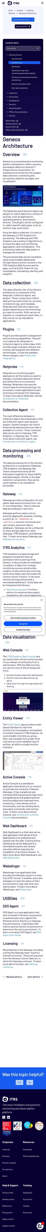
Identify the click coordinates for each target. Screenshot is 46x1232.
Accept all (23, 624)
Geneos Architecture (27, 13)
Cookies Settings (23, 629)
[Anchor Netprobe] (22, 366)
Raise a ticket (7, 1219)
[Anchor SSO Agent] (23, 906)
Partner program (9, 1163)
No (30, 1082)
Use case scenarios (20, 88)
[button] (40, 1226)
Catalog (26, 1206)
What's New (10, 120)
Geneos (20, 10)
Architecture (17, 62)
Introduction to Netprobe (15, 398)
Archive (12, 116)
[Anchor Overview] (25, 154)
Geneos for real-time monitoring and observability (23, 71)
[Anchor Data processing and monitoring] (28, 455)
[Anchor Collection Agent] (32, 409)
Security (12, 104)
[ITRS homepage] (23, 3)
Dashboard (27, 1192)
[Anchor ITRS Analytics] (29, 547)
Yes (19, 1082)
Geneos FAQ (11, 127)
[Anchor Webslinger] (25, 866)
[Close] (41, 599)
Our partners (7, 1169)
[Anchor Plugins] (19, 329)
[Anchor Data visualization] (7, 642)
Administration (15, 108)
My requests (7, 1212)
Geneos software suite (21, 84)
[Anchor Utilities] (22, 898)
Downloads (27, 1149)
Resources (27, 1212)
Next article (34, 977)
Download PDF (22, 26)
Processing (13, 97)
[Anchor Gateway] (20, 494)
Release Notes (12, 124)
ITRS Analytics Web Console (21, 656)
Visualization (14, 100)
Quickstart (16, 66)
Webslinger (25, 889)
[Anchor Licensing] (22, 943)
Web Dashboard (11, 857)
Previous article (14, 977)
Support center (8, 1226)
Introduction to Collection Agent (19, 441)
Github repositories (31, 1156)
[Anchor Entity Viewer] (28, 718)
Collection (13, 93)
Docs (10, 10)
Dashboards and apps (16, 589)
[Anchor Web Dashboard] (31, 826)
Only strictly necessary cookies (23, 618)
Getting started (15, 55)
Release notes (8, 1199)
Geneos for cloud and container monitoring (25, 78)
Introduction (17, 59)
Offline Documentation (18, 112)
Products (6, 1149)
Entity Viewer (14, 724)
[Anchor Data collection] (35, 282)
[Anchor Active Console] (30, 777)
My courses (27, 1199)
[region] (23, 616)
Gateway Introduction (14, 539)
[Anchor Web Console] (27, 650)
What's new (7, 1206)
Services (6, 1156)
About (4, 1176)
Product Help (7, 1192)
